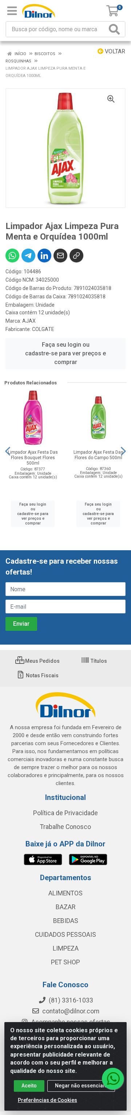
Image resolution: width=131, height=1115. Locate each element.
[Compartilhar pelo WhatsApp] (12, 255)
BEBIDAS (65, 920)
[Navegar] (7, 451)
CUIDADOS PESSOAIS (65, 934)
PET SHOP (65, 962)
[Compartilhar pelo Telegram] (28, 255)
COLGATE (43, 329)
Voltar (114, 51)
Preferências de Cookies (47, 1100)
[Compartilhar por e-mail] (60, 255)
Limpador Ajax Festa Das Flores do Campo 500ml (98, 455)
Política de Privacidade (65, 813)
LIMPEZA (66, 948)
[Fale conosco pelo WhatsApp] (113, 1079)
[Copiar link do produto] (76, 255)
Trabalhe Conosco (65, 826)
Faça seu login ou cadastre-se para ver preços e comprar (65, 353)
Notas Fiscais (42, 675)
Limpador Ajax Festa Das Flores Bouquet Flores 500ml (33, 458)
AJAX (29, 321)
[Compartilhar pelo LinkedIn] (44, 255)
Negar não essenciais (81, 1086)
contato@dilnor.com (70, 1011)
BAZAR (65, 907)
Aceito (29, 1086)
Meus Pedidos (42, 661)
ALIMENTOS (65, 893)
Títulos (98, 661)
